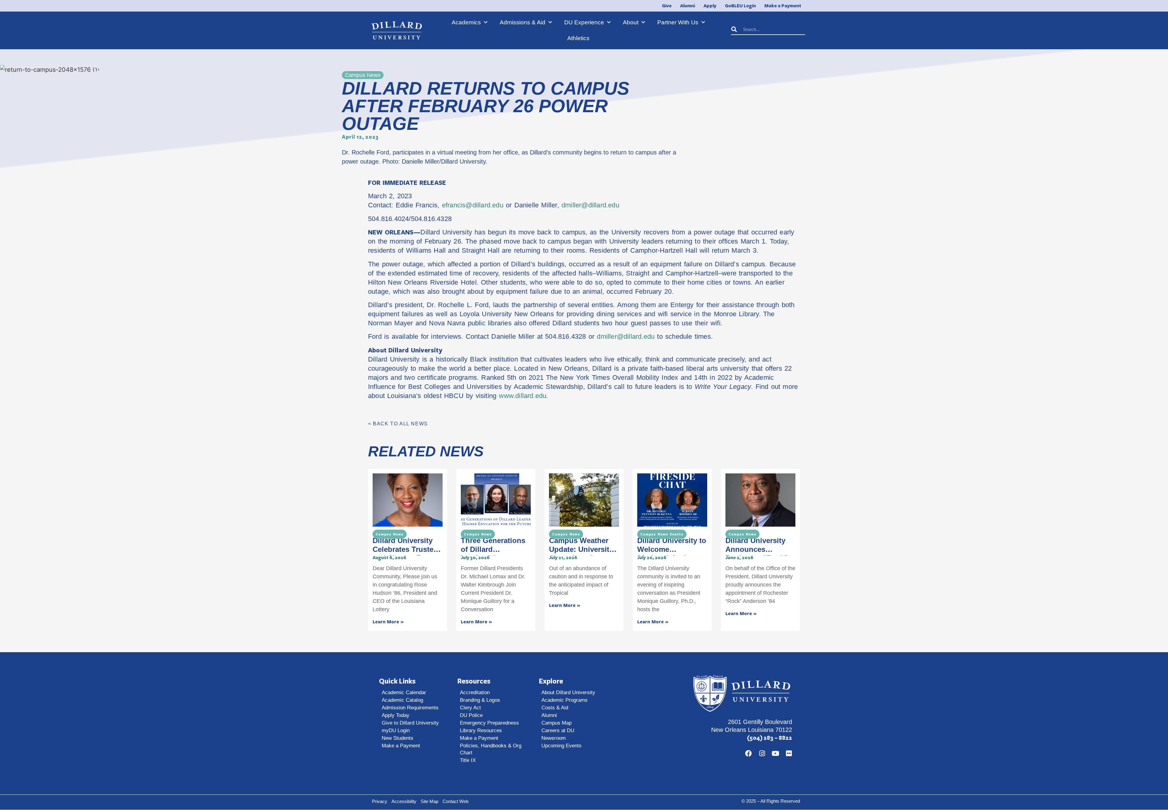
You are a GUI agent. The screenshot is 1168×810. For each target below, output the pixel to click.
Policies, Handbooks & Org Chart (490, 749)
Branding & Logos (480, 700)
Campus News (390, 534)
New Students (397, 738)
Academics (466, 22)
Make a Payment (401, 746)
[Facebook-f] (748, 753)
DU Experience (584, 22)
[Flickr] (788, 753)
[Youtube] (775, 753)
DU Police (471, 715)
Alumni (549, 715)
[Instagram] (762, 753)
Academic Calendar (404, 692)
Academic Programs (564, 700)
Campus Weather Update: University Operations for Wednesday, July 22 (583, 553)
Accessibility (403, 801)
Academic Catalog (402, 700)
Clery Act (470, 708)
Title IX (468, 760)
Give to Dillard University (410, 723)
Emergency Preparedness (489, 723)
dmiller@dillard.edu (590, 205)
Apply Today (395, 715)
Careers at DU (557, 730)
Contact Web (455, 801)
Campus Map (556, 723)
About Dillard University (568, 692)
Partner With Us (677, 22)
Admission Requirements (410, 708)
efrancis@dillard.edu (472, 205)
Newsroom (553, 738)
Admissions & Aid (522, 22)
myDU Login (396, 730)
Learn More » (388, 621)
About (630, 22)
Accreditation (475, 692)
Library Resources (481, 730)
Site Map (429, 801)
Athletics (578, 38)
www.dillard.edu (522, 396)
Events (676, 534)
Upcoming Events (561, 746)
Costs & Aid (554, 708)
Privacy (379, 801)
